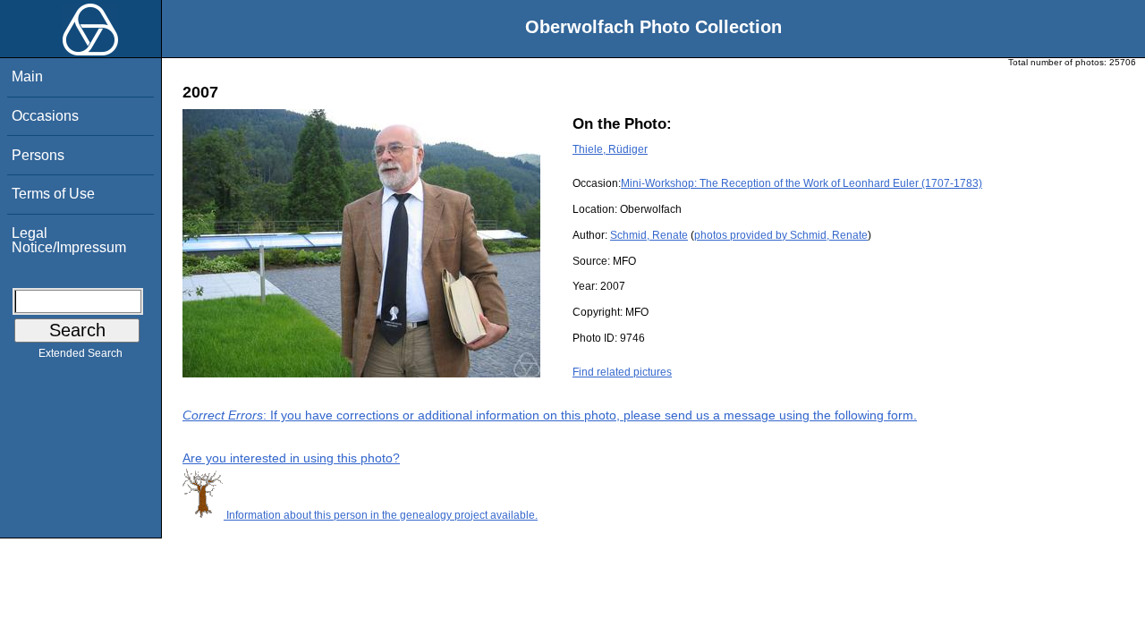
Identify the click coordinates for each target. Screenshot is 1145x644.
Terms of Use (53, 193)
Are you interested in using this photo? (291, 458)
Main (27, 76)
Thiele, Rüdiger (610, 149)
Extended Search (80, 353)
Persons (38, 155)
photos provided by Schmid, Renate (781, 235)
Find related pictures (622, 372)
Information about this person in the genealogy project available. (381, 515)
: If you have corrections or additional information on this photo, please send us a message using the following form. (549, 415)
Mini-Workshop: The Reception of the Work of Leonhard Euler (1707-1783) (801, 183)
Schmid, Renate (649, 235)
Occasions (45, 115)
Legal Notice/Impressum (69, 240)
